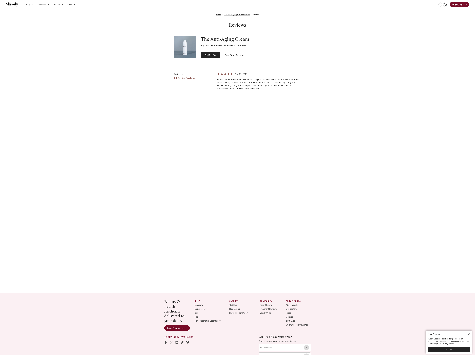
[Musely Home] (12, 4)
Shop (28, 4)
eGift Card (290, 321)
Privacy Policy (448, 344)
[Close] (469, 334)
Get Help (233, 305)
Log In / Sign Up (459, 4)
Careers (289, 317)
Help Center (234, 309)
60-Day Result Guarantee (297, 325)
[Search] (439, 4)
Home (218, 14)
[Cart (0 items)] (445, 4)
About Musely (292, 305)
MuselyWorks (265, 313)
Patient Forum (266, 305)
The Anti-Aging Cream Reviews (237, 14)
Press (288, 313)
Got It (449, 349)
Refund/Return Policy (238, 313)
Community (42, 4)
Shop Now (210, 55)
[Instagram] (176, 342)
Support (57, 4)
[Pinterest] (171, 342)
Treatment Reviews (268, 309)
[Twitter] (187, 342)
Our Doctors (291, 309)
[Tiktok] (182, 342)
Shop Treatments (175, 328)
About (70, 4)
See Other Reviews (234, 55)
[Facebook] (165, 342)
